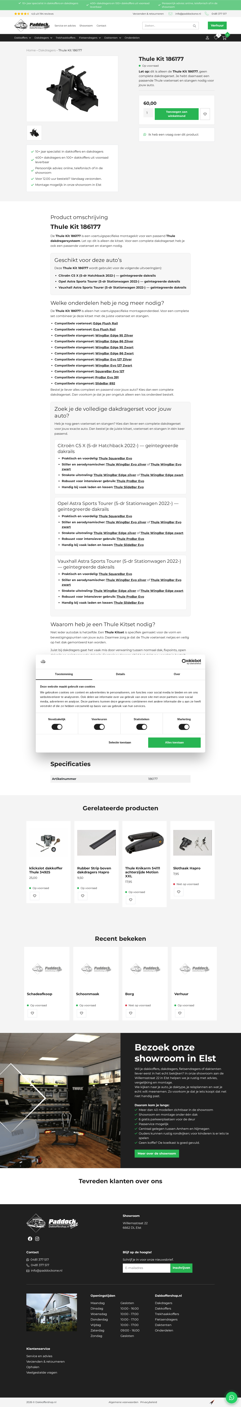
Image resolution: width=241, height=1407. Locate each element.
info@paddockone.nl (188, 13)
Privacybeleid (148, 1402)
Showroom (86, 25)
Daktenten (163, 1325)
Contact (101, 25)
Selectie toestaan (120, 742)
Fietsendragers (166, 1319)
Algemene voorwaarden (123, 1402)
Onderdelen (132, 37)
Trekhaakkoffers (65, 37)
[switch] (99, 727)
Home (31, 50)
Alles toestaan (174, 742)
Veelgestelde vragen (41, 1372)
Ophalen (32, 1367)
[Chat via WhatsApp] (231, 1397)
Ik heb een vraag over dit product (173, 134)
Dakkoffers (163, 1308)
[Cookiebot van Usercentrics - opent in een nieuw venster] (184, 662)
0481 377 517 (219, 13)
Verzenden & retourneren (148, 13)
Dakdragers (47, 50)
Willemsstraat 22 (135, 1225)
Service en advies (65, 25)
